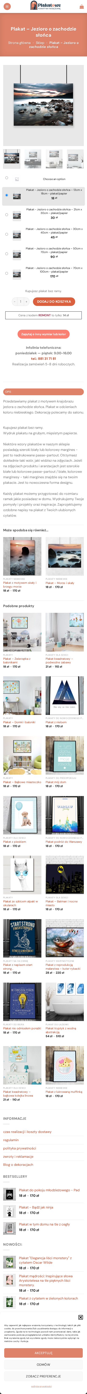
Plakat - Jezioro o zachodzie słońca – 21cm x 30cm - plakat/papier (54, 211)
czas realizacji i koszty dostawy (27, 1132)
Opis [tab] (8, 392)
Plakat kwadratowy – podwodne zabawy (59, 660)
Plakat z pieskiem (14, 842)
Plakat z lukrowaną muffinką (64, 1092)
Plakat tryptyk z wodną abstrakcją (61, 1030)
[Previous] (10, 105)
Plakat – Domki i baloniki (19, 722)
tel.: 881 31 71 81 (43, 358)
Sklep (40, 43)
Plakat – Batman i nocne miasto (62, 903)
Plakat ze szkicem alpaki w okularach (20, 903)
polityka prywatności (41, 1386)
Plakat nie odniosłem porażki (22, 1028)
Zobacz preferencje (43, 1376)
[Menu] (7, 6)
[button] (81, 1317)
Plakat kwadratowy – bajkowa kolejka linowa (18, 1093)
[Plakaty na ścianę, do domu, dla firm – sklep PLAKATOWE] (45, 6)
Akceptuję (43, 1353)
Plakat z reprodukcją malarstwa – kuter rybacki (63, 967)
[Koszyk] (82, 6)
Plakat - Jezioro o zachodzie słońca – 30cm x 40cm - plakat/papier (54, 230)
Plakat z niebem (56, 722)
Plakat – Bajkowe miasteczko (22, 782)
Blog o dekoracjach (18, 1164)
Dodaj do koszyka (54, 301)
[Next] (77, 105)
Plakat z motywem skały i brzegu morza (19, 584)
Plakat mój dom (56, 782)
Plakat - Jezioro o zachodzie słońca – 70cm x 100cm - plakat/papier (54, 269)
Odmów (43, 1365)
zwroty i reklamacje (18, 1156)
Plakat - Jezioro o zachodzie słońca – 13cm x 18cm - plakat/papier (54, 191)
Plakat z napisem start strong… (17, 967)
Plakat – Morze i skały (60, 583)
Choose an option (54, 179)
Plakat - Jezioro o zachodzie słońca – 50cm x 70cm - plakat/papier (54, 250)
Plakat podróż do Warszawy (64, 842)
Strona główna (19, 43)
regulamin (11, 1140)
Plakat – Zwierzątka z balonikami (16, 660)
